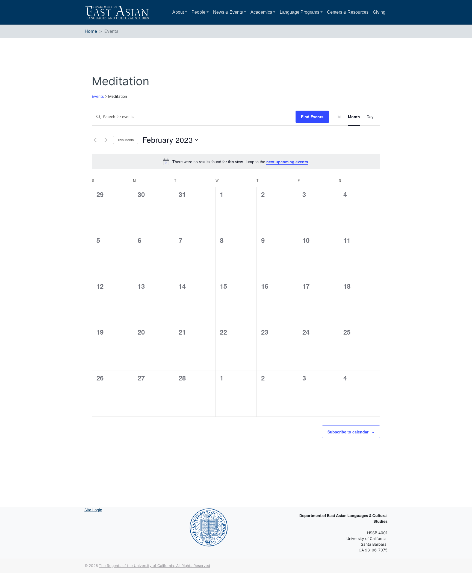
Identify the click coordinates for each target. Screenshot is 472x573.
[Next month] (105, 140)
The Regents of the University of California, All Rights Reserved (154, 565)
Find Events (312, 116)
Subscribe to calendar (348, 432)
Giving (379, 12)
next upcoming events (287, 161)
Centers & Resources (347, 12)
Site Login (93, 509)
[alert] (236, 161)
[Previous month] (95, 140)
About (178, 12)
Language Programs (299, 12)
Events (98, 96)
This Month (125, 139)
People (198, 12)
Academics (261, 12)
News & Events (228, 12)
